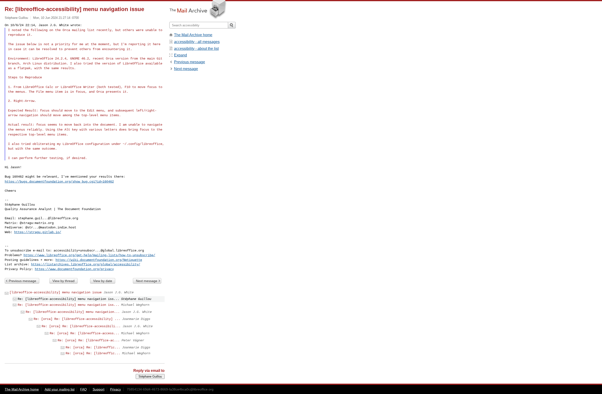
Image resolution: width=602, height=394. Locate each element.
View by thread (63, 281)
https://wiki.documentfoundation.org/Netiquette (98, 260)
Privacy (115, 389)
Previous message (22, 281)
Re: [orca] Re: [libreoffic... (93, 347)
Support (98, 389)
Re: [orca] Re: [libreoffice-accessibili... (81, 326)
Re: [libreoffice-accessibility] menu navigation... (73, 312)
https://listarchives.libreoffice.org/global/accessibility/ (85, 264)
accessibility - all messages (197, 42)
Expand (180, 55)
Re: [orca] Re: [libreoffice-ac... (89, 340)
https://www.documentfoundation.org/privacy (74, 269)
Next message (146, 281)
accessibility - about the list (196, 49)
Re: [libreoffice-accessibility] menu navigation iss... (68, 305)
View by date (102, 281)
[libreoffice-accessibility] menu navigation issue (55, 292)
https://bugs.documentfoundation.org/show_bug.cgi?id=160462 (59, 181)
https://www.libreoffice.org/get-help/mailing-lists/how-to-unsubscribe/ (89, 255)
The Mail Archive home (193, 35)
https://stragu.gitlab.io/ (37, 232)
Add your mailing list (60, 389)
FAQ (83, 389)
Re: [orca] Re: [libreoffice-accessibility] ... (77, 319)
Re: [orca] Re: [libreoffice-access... (84, 333)
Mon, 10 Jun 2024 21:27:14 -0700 (56, 18)
